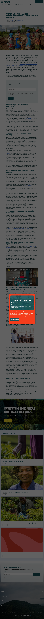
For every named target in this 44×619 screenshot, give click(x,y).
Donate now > (15, 319)
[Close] (36, 293)
